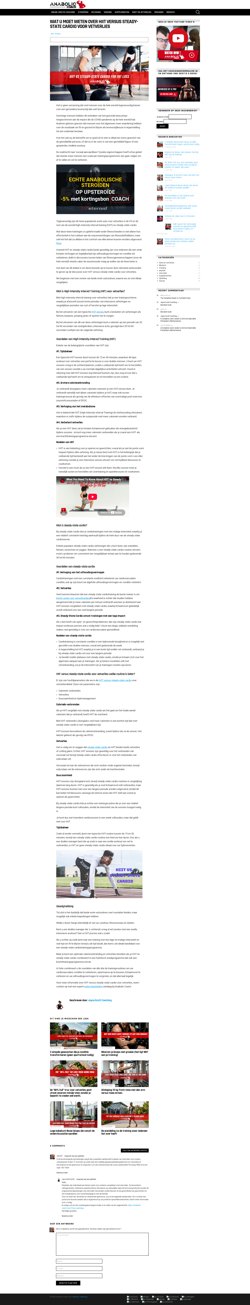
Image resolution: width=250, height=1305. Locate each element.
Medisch (170, 12)
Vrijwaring (83, 1297)
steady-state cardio (97, 747)
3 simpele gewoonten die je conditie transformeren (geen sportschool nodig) (72, 1053)
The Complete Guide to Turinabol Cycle (175, 298)
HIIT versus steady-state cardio (115, 680)
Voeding (108, 12)
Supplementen (122, 12)
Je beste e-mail (162, 117)
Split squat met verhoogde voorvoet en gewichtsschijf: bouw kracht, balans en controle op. (184, 228)
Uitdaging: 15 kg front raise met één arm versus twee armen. (123, 1091)
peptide (179, 270)
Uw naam (160, 122)
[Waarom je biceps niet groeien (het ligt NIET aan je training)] (125, 1035)
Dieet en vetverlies (141, 12)
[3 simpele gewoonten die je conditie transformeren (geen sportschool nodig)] (73, 1035)
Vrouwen (158, 12)
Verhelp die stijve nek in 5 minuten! (180, 216)
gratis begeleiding (93, 986)
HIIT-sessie (98, 311)
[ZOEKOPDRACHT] (198, 12)
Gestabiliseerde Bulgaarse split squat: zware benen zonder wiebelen (181, 207)
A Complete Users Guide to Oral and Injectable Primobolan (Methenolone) (178, 320)
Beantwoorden (62, 1173)
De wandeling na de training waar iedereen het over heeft (124, 1132)
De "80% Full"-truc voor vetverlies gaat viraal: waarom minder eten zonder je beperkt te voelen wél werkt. (71, 1093)
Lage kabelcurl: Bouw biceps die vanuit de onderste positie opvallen (72, 1132)
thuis (58, 243)
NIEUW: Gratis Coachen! (63, 12)
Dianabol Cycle (165, 305)
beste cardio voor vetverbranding (73, 598)
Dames (179, 281)
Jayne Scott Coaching (168, 302)
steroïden (83, 12)
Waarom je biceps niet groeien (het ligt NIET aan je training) (124, 1053)
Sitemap (76, 1297)
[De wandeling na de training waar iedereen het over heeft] (125, 1114)
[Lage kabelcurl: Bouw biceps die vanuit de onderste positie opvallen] (73, 1114)
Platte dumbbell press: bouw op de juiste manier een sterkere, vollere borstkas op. (180, 241)
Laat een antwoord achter (135, 1150)
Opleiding (96, 12)
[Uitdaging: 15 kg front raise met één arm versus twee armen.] (125, 1073)
